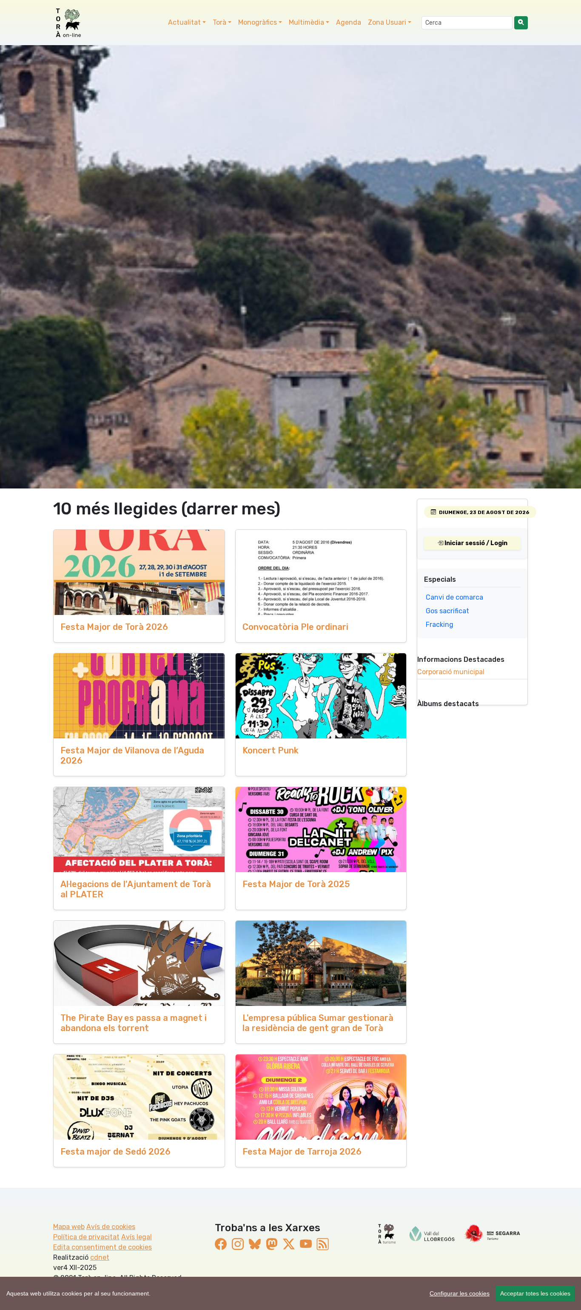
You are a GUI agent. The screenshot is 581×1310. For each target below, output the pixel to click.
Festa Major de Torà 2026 (114, 627)
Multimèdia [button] (306, 22)
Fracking (439, 625)
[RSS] (323, 1244)
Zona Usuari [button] (387, 22)
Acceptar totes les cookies (535, 1293)
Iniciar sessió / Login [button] (475, 543)
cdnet (99, 1257)
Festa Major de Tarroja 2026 (302, 1151)
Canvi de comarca (454, 597)
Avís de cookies (110, 1227)
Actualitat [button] (184, 22)
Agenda (348, 22)
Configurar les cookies (460, 1293)
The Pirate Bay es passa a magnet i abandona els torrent (133, 1023)
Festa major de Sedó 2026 (115, 1151)
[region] (290, 1293)
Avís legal (136, 1237)
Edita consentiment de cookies (102, 1247)
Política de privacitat (86, 1237)
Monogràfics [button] (257, 22)
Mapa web (69, 1227)
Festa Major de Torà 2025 (296, 884)
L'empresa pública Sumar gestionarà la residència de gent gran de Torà (317, 1023)
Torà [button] (219, 22)
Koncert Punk (270, 750)
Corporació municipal (450, 672)
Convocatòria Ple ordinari (295, 627)
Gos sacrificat (447, 611)
